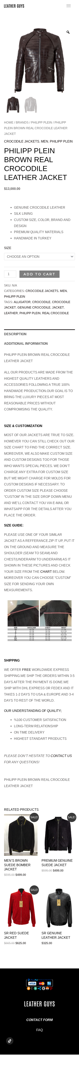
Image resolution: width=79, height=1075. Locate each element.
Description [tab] (15, 334)
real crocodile (55, 313)
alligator (22, 302)
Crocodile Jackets (21, 141)
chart (46, 571)
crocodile (41, 302)
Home (8, 122)
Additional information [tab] (26, 343)
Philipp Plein (41, 122)
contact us (61, 756)
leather (11, 313)
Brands (22, 122)
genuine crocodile (33, 307)
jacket (58, 307)
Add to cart (39, 274)
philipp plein (30, 313)
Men (44, 141)
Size (7, 248)
